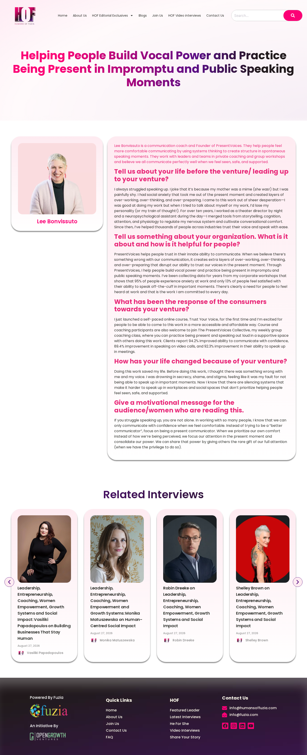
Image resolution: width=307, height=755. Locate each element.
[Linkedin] (242, 726)
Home (62, 15)
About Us (80, 15)
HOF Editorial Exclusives (110, 15)
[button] (9, 582)
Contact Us (215, 15)
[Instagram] (234, 726)
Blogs (143, 15)
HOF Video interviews (184, 15)
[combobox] (257, 15)
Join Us (157, 15)
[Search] (292, 15)
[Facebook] (225, 726)
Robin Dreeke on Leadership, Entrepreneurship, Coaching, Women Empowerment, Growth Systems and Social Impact (186, 607)
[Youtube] (251, 726)
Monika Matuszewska (117, 640)
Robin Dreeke (183, 640)
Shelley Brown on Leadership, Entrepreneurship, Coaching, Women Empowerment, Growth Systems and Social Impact (259, 607)
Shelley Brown (256, 640)
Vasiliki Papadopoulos (45, 653)
